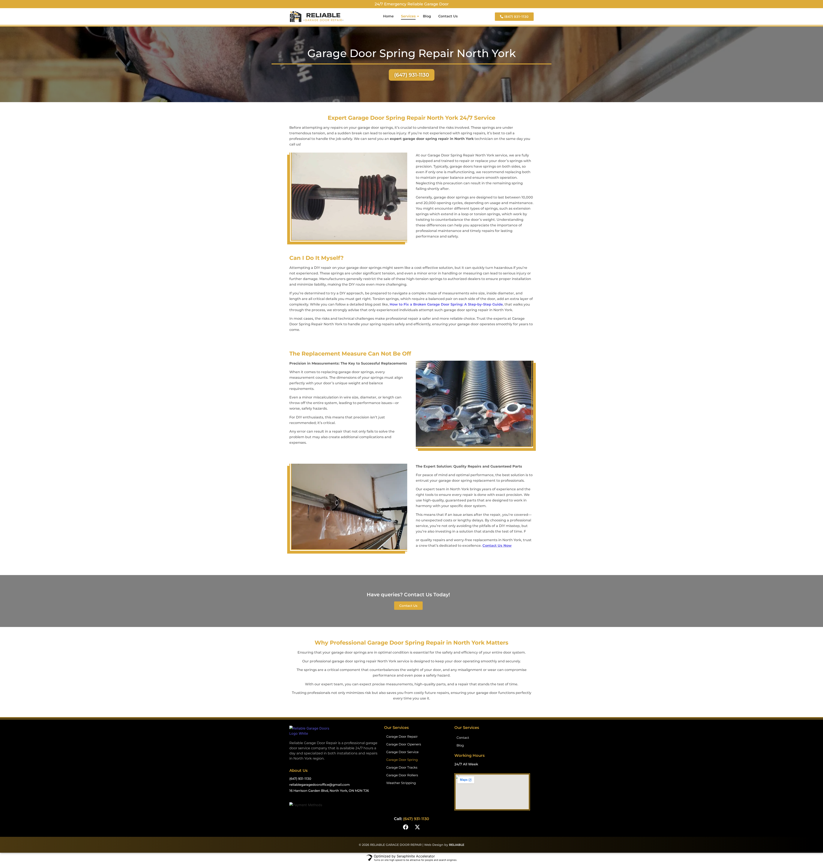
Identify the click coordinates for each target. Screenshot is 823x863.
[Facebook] (405, 827)
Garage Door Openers (403, 744)
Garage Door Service (402, 752)
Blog (427, 16)
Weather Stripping (401, 783)
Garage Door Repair (402, 736)
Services (408, 16)
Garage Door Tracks (401, 767)
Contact (463, 738)
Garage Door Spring (402, 760)
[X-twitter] (417, 827)
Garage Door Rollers (402, 775)
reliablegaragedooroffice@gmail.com (319, 785)
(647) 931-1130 (300, 779)
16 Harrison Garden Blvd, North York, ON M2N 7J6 (329, 791)
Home (388, 16)
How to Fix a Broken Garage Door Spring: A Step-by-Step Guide (446, 304)
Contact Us (448, 16)
